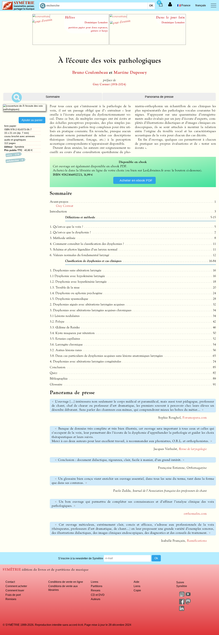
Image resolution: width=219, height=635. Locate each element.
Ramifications (197, 541)
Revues (95, 590)
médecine (14, 160)
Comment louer (14, 590)
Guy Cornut (64, 206)
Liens (137, 586)
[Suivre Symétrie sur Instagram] (182, 595)
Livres (94, 581)
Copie (137, 590)
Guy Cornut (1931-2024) (109, 84)
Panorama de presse (159, 96)
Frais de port (13, 594)
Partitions (96, 586)
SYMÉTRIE (12, 569)
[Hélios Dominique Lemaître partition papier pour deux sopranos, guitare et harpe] (71, 44)
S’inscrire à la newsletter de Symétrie (80, 558)
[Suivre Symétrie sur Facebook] (182, 603)
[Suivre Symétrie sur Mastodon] (188, 603)
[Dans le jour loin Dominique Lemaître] (148, 44)
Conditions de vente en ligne (65, 581)
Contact (10, 581)
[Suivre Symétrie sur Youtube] (188, 595)
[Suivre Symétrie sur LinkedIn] (182, 609)
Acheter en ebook (136, 180)
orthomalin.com (195, 514)
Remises (10, 599)
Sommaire (53, 96)
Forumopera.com (195, 418)
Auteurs (95, 599)
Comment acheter (16, 586)
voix (12, 154)
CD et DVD (98, 594)
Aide (136, 581)
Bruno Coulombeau (90, 72)
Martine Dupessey (130, 72)
